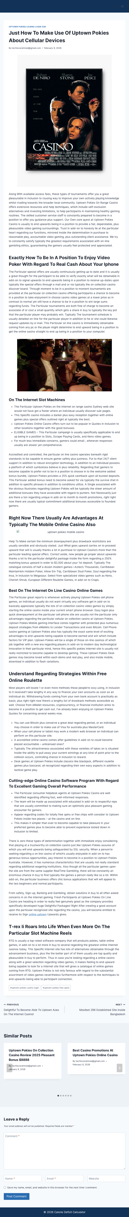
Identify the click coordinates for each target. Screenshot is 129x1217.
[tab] (58, 1095)
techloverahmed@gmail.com (26, 48)
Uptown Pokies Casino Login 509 (27, 26)
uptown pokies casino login (24, 987)
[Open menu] (122, 6)
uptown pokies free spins (56, 987)
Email (51, 1178)
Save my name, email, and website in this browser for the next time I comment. (52, 1187)
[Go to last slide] (9, 1068)
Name (10, 1178)
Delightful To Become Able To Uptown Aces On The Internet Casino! (31, 1009)
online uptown (38, 914)
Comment (12, 1136)
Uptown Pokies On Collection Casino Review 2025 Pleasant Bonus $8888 (32, 1055)
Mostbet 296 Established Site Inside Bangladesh (102, 1009)
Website (94, 1178)
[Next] (119, 1068)
